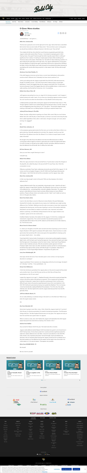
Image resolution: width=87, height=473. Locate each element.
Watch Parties (18, 435)
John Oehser (27, 32)
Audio (66, 429)
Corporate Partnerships (80, 441)
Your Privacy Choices (53, 465)
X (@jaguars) (80, 429)
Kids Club (53, 445)
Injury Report (5, 427)
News (66, 423)
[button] (42, 380)
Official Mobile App (80, 423)
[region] (43, 469)
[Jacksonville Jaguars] (43, 460)
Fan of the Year (53, 437)
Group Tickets (42, 431)
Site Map (36, 465)
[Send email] (63, 33)
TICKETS (41, 421)
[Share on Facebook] (58, 33)
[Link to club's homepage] (3, 18)
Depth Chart (5, 429)
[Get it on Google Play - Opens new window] (47, 454)
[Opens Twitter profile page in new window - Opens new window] (27, 35)
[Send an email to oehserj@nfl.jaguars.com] (29, 35)
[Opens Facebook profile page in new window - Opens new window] (25, 35)
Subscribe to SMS (80, 435)
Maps (18, 429)
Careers (80, 439)
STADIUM (30, 421)
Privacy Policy (80, 443)
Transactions (5, 425)
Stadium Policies (30, 438)
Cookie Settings (64, 465)
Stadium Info (18, 425)
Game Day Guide (18, 423)
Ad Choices (44, 465)
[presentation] (79, 380)
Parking (18, 427)
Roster (5, 423)
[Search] (70, 18)
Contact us (29, 465)
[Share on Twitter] (61, 33)
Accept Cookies (76, 469)
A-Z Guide (30, 432)
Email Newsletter (79, 437)
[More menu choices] (52, 18)
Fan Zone (53, 425)
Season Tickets (41, 429)
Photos (66, 425)
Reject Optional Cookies (66, 469)
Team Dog (5, 441)
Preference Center (75, 465)
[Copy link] (65, 33)
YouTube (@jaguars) (80, 425)
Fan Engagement (53, 423)
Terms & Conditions (80, 445)
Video (66, 427)
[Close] (85, 469)
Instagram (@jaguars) (79, 427)
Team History (5, 436)
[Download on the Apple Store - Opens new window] (39, 454)
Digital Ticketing (41, 437)
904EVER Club (53, 447)
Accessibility (20, 465)
